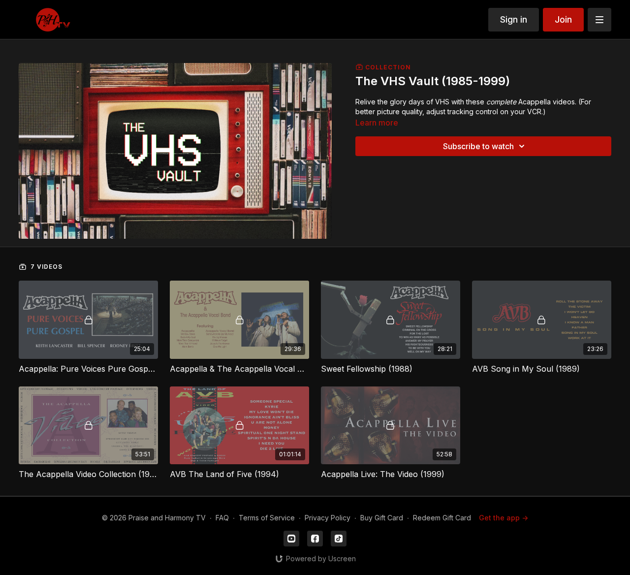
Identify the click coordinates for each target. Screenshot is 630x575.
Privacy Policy (327, 517)
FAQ (222, 517)
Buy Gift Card (381, 517)
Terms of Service (267, 517)
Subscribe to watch (478, 146)
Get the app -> (503, 517)
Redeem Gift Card (442, 517)
